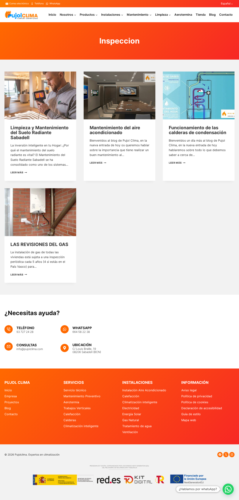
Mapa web (188, 420)
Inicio (52, 14)
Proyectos (11, 402)
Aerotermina (183, 14)
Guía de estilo (191, 414)
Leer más (18, 172)
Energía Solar (131, 414)
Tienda (201, 14)
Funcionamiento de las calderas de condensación (197, 130)
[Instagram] (232, 454)
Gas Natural (130, 420)
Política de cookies (194, 402)
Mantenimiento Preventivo (81, 396)
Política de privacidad (196, 396)
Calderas (69, 420)
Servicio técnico (74, 390)
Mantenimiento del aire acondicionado (115, 130)
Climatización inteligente (80, 426)
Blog (212, 14)
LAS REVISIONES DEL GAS (39, 244)
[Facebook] (220, 454)
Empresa (10, 396)
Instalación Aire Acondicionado (144, 390)
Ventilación (130, 432)
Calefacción (71, 414)
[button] (228, 489)
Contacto (226, 14)
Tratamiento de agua (137, 426)
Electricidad (130, 408)
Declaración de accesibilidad (201, 408)
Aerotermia (71, 402)
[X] (226, 454)
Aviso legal (189, 390)
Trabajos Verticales (77, 408)
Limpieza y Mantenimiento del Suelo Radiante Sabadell (39, 132)
